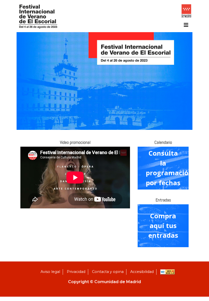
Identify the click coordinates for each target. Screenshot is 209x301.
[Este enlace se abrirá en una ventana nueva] (186, 12)
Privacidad (76, 271)
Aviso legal (50, 271)
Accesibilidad (142, 271)
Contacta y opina (108, 271)
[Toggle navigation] (186, 25)
